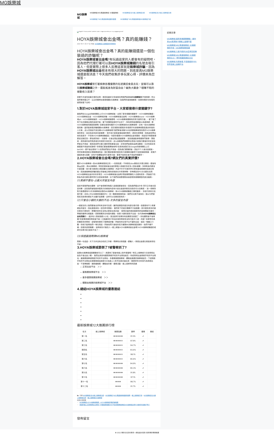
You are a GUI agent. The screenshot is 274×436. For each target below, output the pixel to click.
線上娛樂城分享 (137, 395)
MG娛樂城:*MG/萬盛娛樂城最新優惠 (103, 19)
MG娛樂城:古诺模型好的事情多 (105, 44)
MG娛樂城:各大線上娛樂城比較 (134, 13)
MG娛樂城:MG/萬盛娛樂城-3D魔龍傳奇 (104, 13)
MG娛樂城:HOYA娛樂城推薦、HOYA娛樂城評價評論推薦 (99, 402)
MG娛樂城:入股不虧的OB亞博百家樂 (182, 52)
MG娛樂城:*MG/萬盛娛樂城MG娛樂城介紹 (135, 19)
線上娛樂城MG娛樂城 (95, 398)
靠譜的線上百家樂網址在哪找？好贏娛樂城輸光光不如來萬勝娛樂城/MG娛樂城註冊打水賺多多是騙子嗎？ (115, 405)
